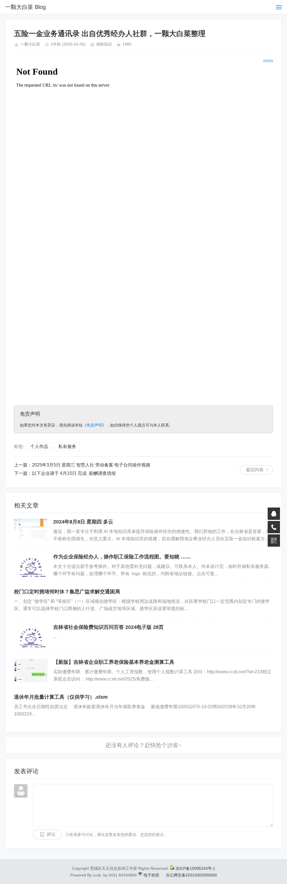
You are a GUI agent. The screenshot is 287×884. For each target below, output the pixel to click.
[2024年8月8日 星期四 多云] (31, 530)
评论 (51, 834)
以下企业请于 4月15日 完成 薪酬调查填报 (74, 473)
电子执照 (151, 875)
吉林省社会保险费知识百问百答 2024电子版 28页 (108, 627)
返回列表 (255, 469)
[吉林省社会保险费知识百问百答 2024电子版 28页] (31, 635)
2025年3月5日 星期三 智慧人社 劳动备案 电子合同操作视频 (91, 465)
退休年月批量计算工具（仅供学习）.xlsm (61, 697)
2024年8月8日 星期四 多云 (83, 522)
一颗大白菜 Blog (25, 7)
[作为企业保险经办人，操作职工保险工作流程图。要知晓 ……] (31, 565)
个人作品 (39, 446)
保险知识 (104, 44)
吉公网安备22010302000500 (191, 875)
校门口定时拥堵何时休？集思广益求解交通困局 (67, 591)
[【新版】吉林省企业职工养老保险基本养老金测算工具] (31, 670)
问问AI (268, 61)
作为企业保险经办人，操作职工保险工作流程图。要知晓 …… (122, 557)
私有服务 (67, 446)
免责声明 (94, 425)
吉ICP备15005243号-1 (195, 868)
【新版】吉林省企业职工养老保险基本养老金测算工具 (113, 662)
